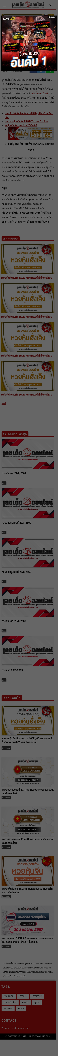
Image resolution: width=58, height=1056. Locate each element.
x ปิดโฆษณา (52, 17)
